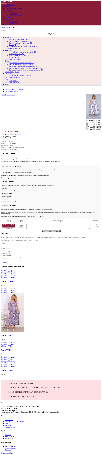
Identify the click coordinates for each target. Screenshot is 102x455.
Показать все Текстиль (12, 77)
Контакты (8, 435)
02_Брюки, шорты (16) (16, 54)
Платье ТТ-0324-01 (7, 281)
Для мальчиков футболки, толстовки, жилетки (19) (26, 70)
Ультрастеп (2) (13, 81)
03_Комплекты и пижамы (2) (18, 55)
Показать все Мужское (12, 59)
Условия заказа (10, 427)
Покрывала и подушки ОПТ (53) (20, 75)
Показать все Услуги (12, 82)
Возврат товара (10, 436)
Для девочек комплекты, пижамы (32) (21, 63)
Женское (8, 37)
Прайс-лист (9, 420)
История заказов (10, 448)
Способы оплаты (7, 182)
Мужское (8, 50)
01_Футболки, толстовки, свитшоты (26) (22, 52)
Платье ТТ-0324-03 (7, 335)
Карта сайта (9, 438)
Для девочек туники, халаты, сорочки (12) (23, 64)
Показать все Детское (12, 72)
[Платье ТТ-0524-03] (8, 95)
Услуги (7, 79)
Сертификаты (13, 14)
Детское (7, 61)
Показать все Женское (12, 48)
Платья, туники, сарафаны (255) (19, 41)
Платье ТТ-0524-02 (7, 370)
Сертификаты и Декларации (14, 421)
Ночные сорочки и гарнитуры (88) (20, 43)
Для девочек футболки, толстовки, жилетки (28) (25, 68)
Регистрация (13, 21)
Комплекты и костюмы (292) (18, 39)
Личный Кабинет (11, 446)
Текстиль (8, 73)
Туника (3, 262)
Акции (7, 84)
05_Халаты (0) (14, 57)
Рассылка (8, 450)
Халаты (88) (13, 45)
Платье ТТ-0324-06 (7, 350)
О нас (11, 12)
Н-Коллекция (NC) (19, 134)
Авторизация (13, 23)
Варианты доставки (8, 205)
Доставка (8, 425)
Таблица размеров (15, 15)
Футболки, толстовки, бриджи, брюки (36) (23, 46)
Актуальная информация (11, 166)
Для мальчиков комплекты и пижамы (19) (23, 66)
